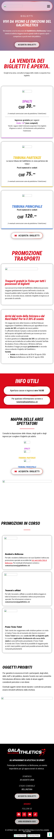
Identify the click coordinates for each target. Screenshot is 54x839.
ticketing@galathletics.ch (27, 402)
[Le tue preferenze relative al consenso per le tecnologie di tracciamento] (49, 834)
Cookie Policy (20, 835)
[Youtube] (30, 814)
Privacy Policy (34, 835)
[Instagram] (24, 814)
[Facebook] (19, 814)
